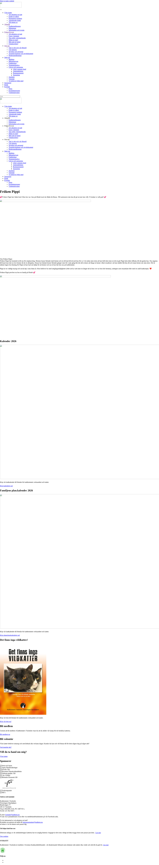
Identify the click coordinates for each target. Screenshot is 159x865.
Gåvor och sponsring (16, 67)
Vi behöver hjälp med (16, 81)
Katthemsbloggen (15, 26)
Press (10, 89)
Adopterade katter (15, 20)
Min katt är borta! (15, 42)
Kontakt (7, 87)
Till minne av (13, 22)
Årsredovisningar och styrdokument (21, 53)
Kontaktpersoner (14, 91)
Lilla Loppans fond (19, 69)
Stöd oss (7, 57)
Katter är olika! (14, 16)
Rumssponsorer (18, 73)
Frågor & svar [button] (9, 126)
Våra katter (8, 13)
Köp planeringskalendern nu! (10, 635)
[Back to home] (11, 7)
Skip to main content (7, 1)
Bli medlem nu (5, 734)
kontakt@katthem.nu (12, 815)
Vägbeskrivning (14, 92)
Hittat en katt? (13, 40)
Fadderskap (13, 63)
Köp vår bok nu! (5, 721)
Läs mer (98, 833)
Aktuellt (7, 24)
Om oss (7, 46)
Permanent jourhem (15, 18)
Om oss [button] (7, 139)
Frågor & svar (9, 32)
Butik (6, 85)
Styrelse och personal (16, 52)
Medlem (11, 59)
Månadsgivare (13, 61)
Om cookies (4, 836)
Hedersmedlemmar (15, 55)
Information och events (16, 30)
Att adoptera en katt (15, 14)
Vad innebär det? (5, 747)
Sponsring (16, 75)
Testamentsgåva (14, 65)
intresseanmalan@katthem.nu (33, 822)
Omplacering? (13, 44)
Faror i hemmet (14, 36)
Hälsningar (12, 28)
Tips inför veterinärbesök (17, 38)
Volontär (11, 79)
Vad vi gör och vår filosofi (17, 48)
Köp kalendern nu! (6, 486)
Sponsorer (7, 83)
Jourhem (11, 77)
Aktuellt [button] (7, 118)
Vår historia (13, 50)
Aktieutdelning (18, 71)
